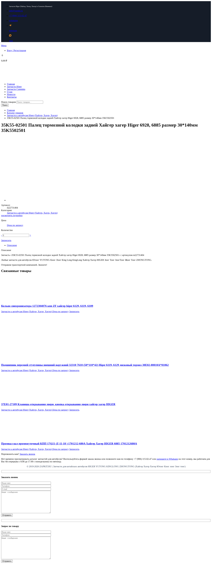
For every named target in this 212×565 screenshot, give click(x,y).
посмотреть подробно (11, 215)
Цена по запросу (15, 225)
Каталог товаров (15, 113)
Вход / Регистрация (16, 50)
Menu (3, 45)
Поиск (4, 105)
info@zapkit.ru (16, 11)
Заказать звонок (27, 454)
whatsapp (13, 20)
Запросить (6, 240)
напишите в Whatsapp (167, 459)
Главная (11, 110)
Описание (12, 245)
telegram (13, 30)
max (11, 40)
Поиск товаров (8, 102)
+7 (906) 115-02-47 (18, 15)
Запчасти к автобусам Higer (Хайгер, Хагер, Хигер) (32, 115)
